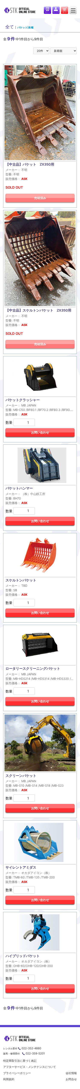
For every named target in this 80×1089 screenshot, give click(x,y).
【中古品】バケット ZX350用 (30, 164)
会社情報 (71, 1073)
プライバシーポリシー (17, 1073)
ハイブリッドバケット (23, 956)
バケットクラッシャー (23, 400)
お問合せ (71, 1079)
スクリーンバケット (21, 775)
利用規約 (8, 1079)
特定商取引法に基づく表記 (19, 1060)
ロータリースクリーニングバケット (33, 668)
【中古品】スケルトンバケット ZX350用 (38, 310)
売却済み (40, 198)
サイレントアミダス (21, 867)
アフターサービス (29, 1067)
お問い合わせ (40, 432)
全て (9, 26)
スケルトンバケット (21, 580)
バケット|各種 (25, 27)
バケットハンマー (19, 488)
